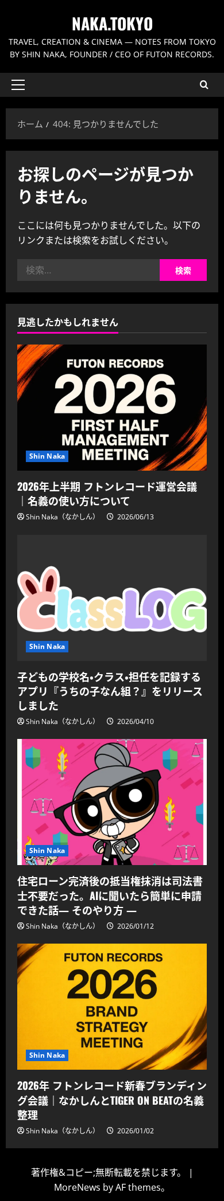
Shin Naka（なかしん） (62, 517)
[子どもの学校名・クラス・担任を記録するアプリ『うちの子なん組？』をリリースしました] (112, 598)
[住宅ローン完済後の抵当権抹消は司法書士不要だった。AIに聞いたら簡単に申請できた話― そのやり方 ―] (112, 802)
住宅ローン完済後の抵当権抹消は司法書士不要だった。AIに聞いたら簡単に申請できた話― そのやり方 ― (110, 895)
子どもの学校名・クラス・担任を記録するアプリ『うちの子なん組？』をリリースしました (110, 691)
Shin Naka (47, 456)
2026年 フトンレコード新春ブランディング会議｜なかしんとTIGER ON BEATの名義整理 (112, 1099)
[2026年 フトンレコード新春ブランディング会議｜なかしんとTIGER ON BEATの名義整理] (112, 1007)
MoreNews (77, 1187)
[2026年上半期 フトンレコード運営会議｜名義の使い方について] (112, 408)
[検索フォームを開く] (204, 84)
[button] (18, 85)
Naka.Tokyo (112, 23)
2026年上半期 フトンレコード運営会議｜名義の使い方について (107, 493)
